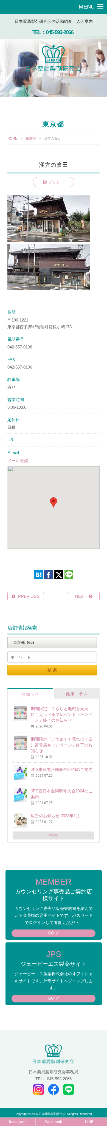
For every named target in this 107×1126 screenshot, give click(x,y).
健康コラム (77, 693)
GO (51, 933)
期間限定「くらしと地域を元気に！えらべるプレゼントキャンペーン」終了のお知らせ (61, 714)
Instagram (18, 1122)
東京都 (31, 138)
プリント (55, 182)
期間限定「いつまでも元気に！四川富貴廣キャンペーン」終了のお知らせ (61, 745)
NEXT (80, 596)
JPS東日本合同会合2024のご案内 (61, 769)
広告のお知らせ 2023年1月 (55, 815)
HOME (12, 138)
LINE (89, 1122)
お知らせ (30, 694)
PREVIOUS (29, 596)
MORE (53, 835)
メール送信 (17, 460)
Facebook (53, 1122)
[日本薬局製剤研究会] (53, 59)
